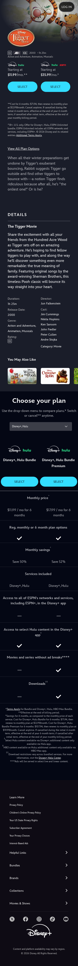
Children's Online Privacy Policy (25, 812)
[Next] (71, 375)
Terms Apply (13, 709)
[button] (39, 852)
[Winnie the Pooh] (22, 376)
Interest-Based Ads (19, 843)
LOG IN (67, 7)
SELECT (22, 86)
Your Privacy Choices (20, 835)
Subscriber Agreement (21, 828)
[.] (12, 919)
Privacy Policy (16, 805)
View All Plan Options (23, 149)
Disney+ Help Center (50, 757)
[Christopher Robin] (55, 376)
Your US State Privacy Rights (24, 820)
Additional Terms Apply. (29, 135)
